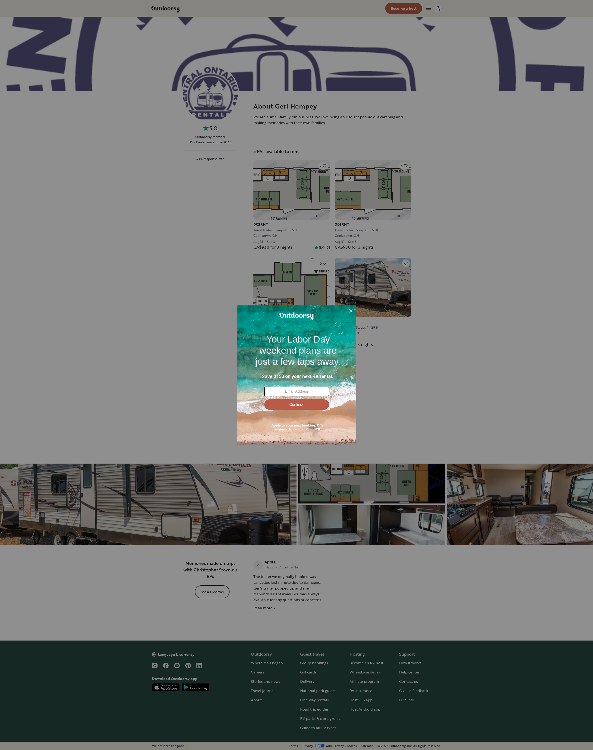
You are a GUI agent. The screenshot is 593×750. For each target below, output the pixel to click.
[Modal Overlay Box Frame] (296, 375)
